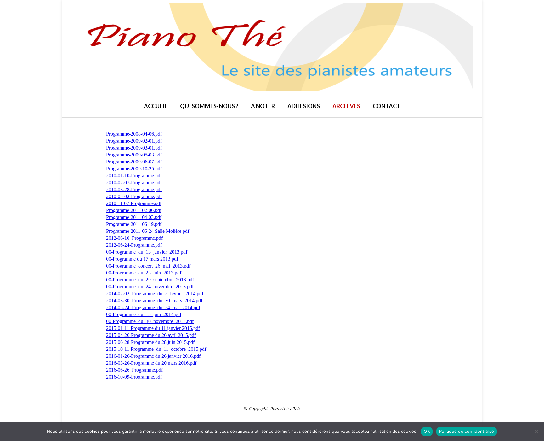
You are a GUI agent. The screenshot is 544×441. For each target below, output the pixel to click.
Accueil (155, 106)
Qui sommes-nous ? (209, 106)
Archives (346, 106)
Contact (386, 106)
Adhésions (303, 106)
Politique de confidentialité (466, 431)
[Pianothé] (272, 47)
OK (427, 431)
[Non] (536, 431)
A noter (263, 106)
